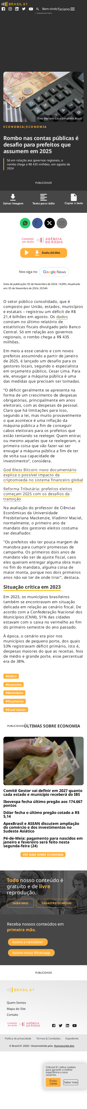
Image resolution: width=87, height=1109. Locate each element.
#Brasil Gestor (15, 710)
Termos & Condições (48, 1038)
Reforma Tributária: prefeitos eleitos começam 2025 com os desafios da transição (37, 493)
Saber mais (71, 1082)
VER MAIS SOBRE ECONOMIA (43, 855)
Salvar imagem (13, 203)
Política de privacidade (18, 1038)
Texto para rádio (44, 203)
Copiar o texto (74, 203)
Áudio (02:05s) (51, 253)
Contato (12, 1015)
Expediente (72, 1038)
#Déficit (11, 676)
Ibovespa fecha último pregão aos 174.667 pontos (42, 803)
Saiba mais (20, 903)
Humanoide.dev (64, 1046)
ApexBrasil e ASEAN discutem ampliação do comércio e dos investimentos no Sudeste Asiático (41, 827)
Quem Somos (16, 1003)
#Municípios (14, 693)
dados (62, 316)
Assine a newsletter (27, 942)
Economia (13, 126)
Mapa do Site (16, 1009)
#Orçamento (14, 701)
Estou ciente (53, 1082)
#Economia (13, 685)
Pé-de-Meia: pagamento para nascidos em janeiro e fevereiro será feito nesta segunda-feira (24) (43, 842)
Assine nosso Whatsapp (31, 952)
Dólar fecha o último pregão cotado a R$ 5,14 (41, 814)
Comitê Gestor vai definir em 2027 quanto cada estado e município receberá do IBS (42, 792)
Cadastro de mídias (57, 903)
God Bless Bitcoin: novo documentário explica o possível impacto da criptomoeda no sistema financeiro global (43, 474)
